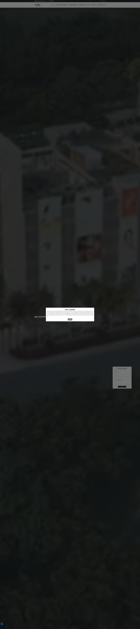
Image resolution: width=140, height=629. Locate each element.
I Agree (70, 319)
